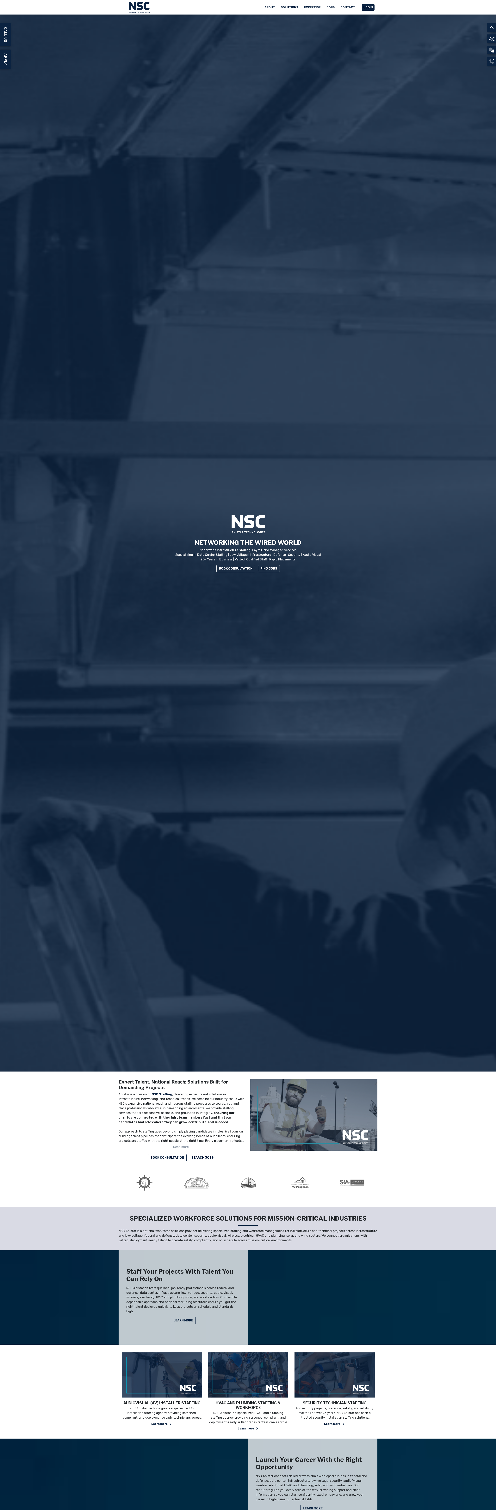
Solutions (289, 7)
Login (368, 7)
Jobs (330, 7)
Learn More (183, 1320)
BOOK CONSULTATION (167, 1157)
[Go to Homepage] (140, 7)
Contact (347, 7)
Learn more (159, 1424)
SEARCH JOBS (202, 1157)
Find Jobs (269, 568)
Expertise (312, 7)
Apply (5, 59)
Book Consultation (235, 568)
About (269, 7)
